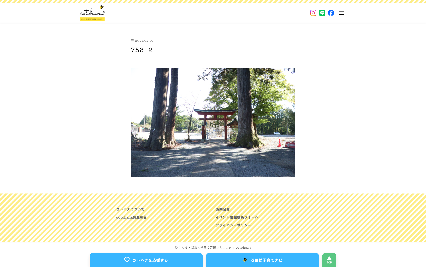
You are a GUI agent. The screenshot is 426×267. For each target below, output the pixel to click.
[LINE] (322, 13)
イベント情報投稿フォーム (237, 217)
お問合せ (223, 209)
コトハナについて (130, 209)
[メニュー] (341, 13)
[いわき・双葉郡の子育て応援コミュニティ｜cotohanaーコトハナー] (92, 13)
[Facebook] (331, 13)
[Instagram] (313, 13)
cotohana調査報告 (131, 217)
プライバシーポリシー (233, 225)
